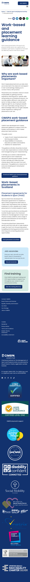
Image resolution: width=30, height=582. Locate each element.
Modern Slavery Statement (6, 331)
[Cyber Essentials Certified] (15, 390)
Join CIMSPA (23, 3)
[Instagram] (5, 378)
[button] (27, 6)
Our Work (4, 306)
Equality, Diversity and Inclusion (10, 303)
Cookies (4, 322)
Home (3, 11)
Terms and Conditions (7, 328)
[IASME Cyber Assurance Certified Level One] (15, 408)
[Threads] (11, 378)
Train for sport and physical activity (17, 11)
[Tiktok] (14, 378)
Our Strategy (5, 308)
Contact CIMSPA (6, 299)
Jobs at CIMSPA (6, 310)
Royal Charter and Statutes (9, 301)
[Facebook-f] (8, 378)
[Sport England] (23, 341)
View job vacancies (11, 262)
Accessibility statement (8, 335)
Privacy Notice (5, 326)
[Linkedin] (2, 378)
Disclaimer (4, 324)
